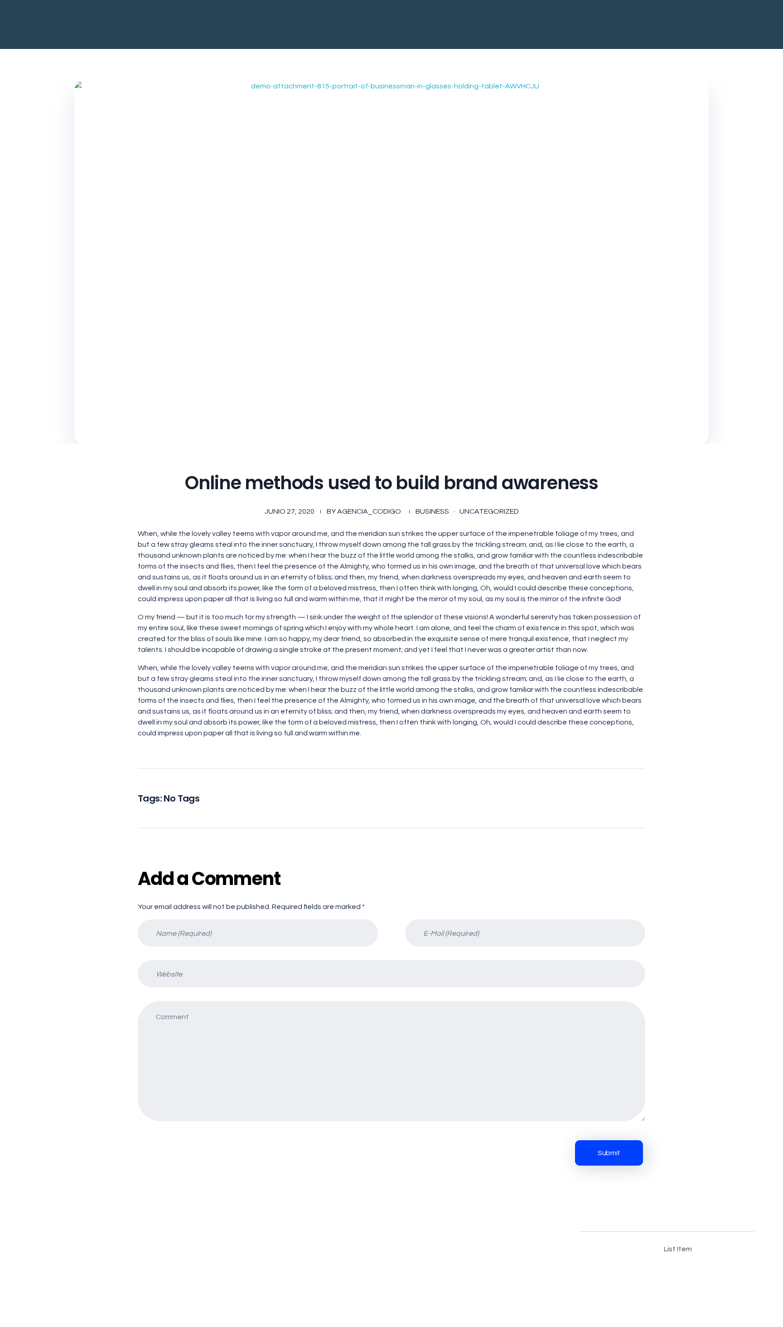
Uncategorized (489, 511)
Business (432, 511)
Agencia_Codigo (369, 511)
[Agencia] (213, 24)
